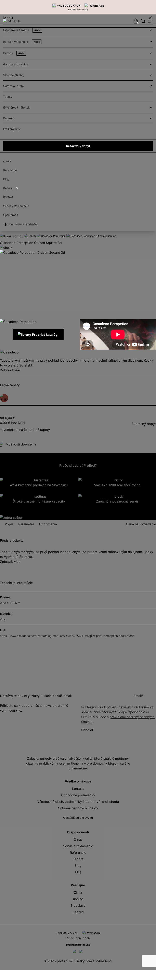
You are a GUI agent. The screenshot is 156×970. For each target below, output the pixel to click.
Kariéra (10, 188)
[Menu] (150, 21)
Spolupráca (10, 215)
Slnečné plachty (13, 75)
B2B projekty (11, 129)
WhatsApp (96, 5)
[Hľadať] (143, 21)
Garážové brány (13, 86)
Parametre (26, 524)
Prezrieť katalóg (44, 334)
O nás (7, 161)
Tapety (7, 96)
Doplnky (8, 118)
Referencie (10, 170)
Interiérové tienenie (21, 41)
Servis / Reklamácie (16, 206)
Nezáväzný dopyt (78, 146)
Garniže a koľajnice (15, 64)
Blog (6, 179)
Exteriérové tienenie (21, 30)
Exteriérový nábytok (16, 107)
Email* (138, 696)
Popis (9, 524)
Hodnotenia (48, 524)
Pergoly (13, 53)
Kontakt (8, 197)
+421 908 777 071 (69, 5)
